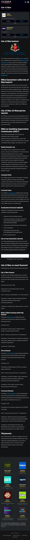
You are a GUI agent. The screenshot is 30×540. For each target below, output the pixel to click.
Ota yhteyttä (15, 536)
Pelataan (22, 470)
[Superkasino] (4, 30)
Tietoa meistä (24, 535)
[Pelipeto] (7, 513)
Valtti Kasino (22, 484)
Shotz (7, 500)
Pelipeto (7, 515)
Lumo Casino (7, 470)
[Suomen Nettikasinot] (6, 2)
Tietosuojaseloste (16, 535)
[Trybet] (4, 16)
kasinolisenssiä (11, 193)
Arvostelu (8, 21)
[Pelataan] (22, 468)
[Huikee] (22, 498)
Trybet (8, 14)
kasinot (22, 58)
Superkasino (10, 27)
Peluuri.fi (3, 526)
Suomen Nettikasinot (7, 535)
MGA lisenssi (10, 317)
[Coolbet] (22, 513)
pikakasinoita (4, 75)
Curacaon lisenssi (11, 393)
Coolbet (22, 515)
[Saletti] (7, 483)
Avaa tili (21, 21)
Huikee (22, 500)
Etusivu (2, 9)
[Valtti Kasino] (22, 483)
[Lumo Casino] (7, 468)
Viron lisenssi (10, 353)
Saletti (7, 484)
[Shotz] (7, 498)
